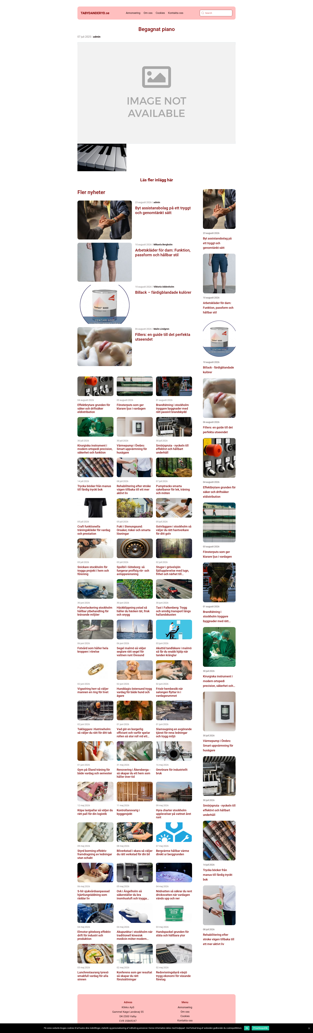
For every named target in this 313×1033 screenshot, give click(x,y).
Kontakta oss (175, 12)
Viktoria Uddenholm (164, 286)
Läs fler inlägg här (156, 180)
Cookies (160, 12)
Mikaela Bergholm (163, 244)
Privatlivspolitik (260, 1028)
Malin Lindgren (161, 329)
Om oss (148, 12)
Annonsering (133, 12)
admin (96, 36)
